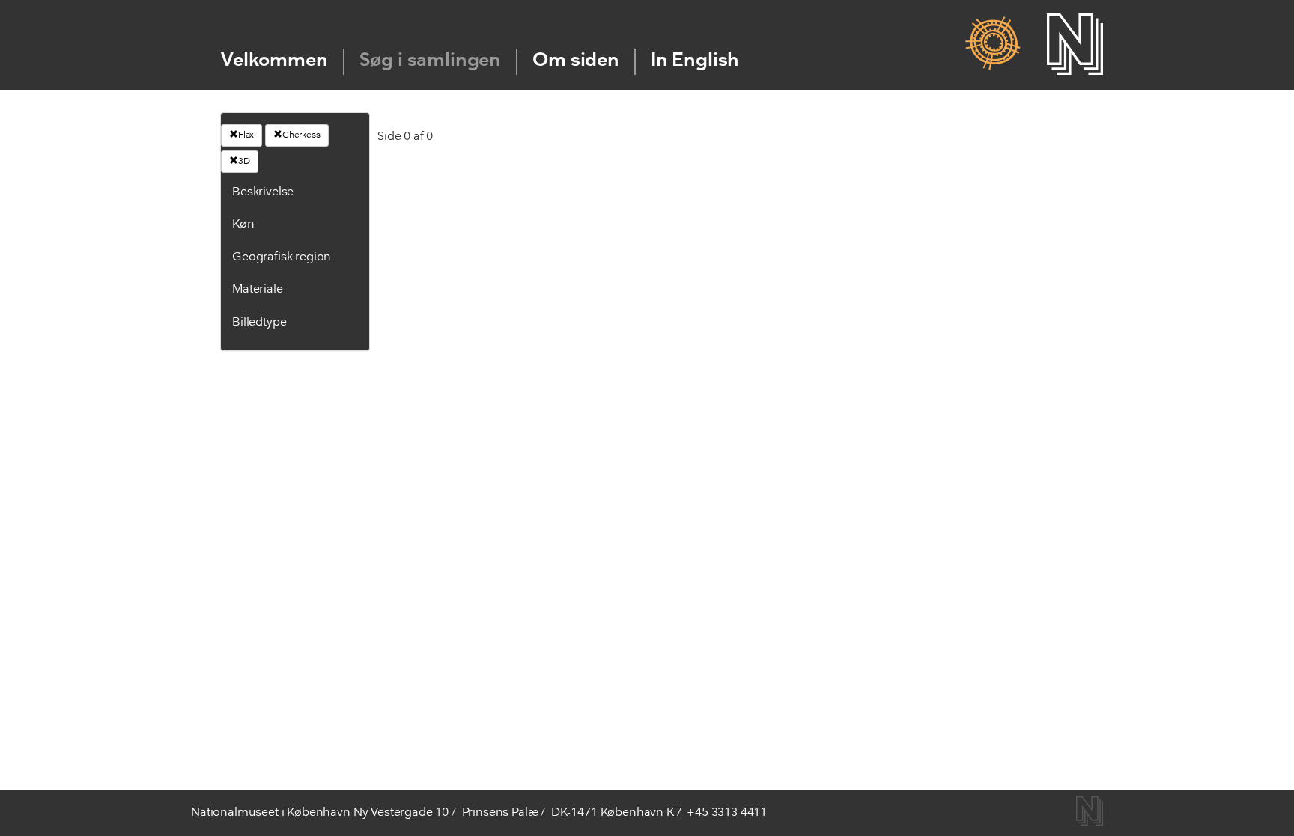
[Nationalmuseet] (1075, 44)
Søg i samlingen (430, 61)
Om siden (575, 61)
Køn (243, 225)
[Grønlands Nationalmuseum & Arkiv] (993, 44)
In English (695, 61)
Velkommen (274, 61)
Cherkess (301, 135)
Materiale (257, 290)
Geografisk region (281, 257)
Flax (246, 135)
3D (244, 161)
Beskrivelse (263, 192)
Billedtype (259, 323)
